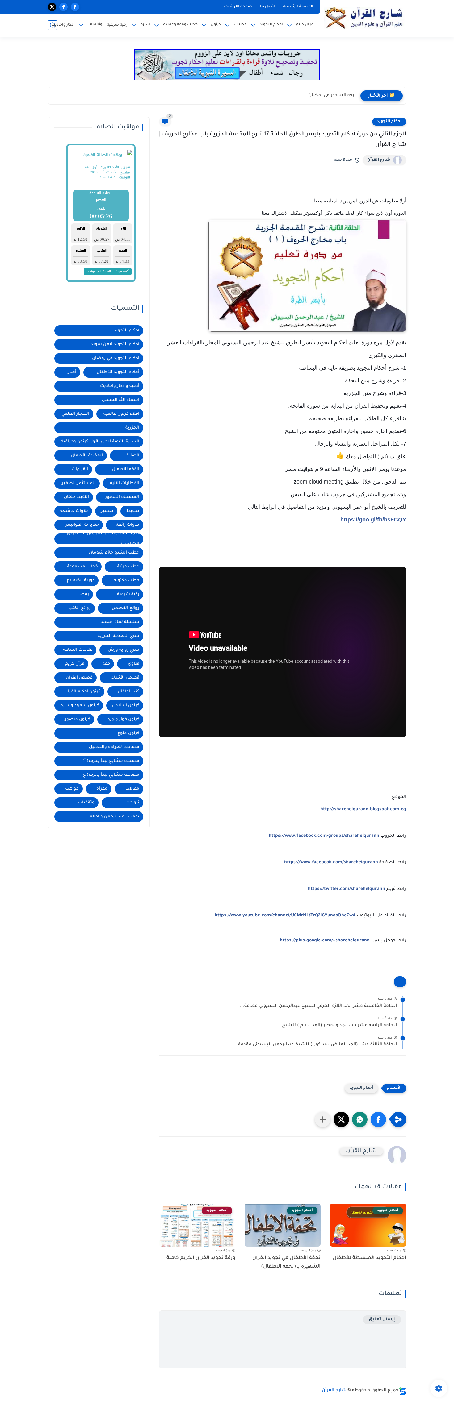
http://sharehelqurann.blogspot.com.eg (363, 809)
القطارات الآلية (124, 483)
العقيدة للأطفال (87, 455)
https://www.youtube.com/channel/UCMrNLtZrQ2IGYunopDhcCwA (285, 915)
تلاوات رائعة (127, 525)
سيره (145, 25)
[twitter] (52, 7)
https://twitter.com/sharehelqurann (346, 889)
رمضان (82, 594)
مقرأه (101, 789)
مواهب (72, 789)
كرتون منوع (128, 733)
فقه (106, 664)
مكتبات (240, 25)
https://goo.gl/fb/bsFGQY (373, 520)
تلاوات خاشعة (74, 511)
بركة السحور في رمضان (332, 95)
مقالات (132, 789)
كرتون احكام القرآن (82, 691)
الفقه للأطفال (125, 469)
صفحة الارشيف (238, 7)
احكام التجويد (271, 25)
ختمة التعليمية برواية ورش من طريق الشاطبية (103, 538)
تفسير (107, 511)
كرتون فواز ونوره (123, 719)
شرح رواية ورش (123, 650)
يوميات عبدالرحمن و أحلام (114, 816)
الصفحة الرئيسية (298, 7)
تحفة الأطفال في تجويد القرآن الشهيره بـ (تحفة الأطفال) (286, 1262)
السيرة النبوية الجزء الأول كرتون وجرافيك (99, 441)
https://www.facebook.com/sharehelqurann (331, 862)
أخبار (72, 372)
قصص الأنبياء (125, 677)
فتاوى (133, 664)
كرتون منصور (77, 719)
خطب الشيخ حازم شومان (114, 552)
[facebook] (75, 7)
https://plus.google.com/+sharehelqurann (325, 940)
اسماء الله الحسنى (120, 400)
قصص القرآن (79, 677)
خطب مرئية (128, 566)
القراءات (80, 469)
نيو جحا (132, 802)
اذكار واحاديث (62, 25)
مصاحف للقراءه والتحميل (114, 747)
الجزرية (132, 427)
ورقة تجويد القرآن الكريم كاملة (200, 1258)
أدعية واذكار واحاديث (119, 386)
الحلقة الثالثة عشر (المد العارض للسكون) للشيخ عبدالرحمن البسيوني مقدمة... (315, 1044)
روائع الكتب (80, 608)
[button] (378, 1119)
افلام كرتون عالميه (121, 414)
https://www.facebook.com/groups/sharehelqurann (324, 836)
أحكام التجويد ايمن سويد (115, 344)
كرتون (216, 25)
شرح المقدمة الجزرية (118, 636)
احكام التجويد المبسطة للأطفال (369, 1258)
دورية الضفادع (81, 580)
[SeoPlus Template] (402, 1391)
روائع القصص (125, 608)
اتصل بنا (267, 7)
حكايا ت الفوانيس (81, 525)
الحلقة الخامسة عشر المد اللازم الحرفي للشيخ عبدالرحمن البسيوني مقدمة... (318, 1006)
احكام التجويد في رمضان (115, 358)
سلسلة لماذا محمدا (119, 622)
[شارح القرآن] (364, 18)
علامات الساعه (77, 650)
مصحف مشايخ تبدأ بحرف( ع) (110, 775)
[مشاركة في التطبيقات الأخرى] (322, 1119)
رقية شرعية (117, 25)
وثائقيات (94, 25)
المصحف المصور (122, 497)
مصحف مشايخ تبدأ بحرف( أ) (110, 761)
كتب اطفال (128, 691)
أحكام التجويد (389, 121)
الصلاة (132, 455)
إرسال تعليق (382, 1319)
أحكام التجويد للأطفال (118, 372)
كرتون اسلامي (125, 705)
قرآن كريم (304, 25)
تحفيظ (132, 511)
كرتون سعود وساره (80, 705)
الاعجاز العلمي (75, 414)
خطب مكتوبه (126, 580)
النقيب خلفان (76, 497)
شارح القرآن (378, 160)
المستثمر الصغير (79, 483)
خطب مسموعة (82, 566)
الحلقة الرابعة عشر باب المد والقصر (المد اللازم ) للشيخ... (337, 1025)
